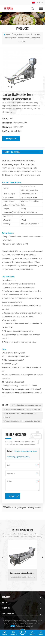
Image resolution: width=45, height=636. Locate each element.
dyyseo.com (31, 623)
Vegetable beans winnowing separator (28, 405)
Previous (3, 557)
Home (8, 34)
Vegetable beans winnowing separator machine (22, 421)
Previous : (7, 507)
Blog (39, 623)
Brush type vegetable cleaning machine (26, 508)
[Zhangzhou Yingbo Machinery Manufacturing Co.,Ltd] (9, 9)
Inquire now (12, 138)
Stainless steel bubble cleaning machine (22, 572)
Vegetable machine (21, 34)
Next (42, 557)
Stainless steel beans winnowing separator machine (19, 415)
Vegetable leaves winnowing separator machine (22, 409)
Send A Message (23, 632)
